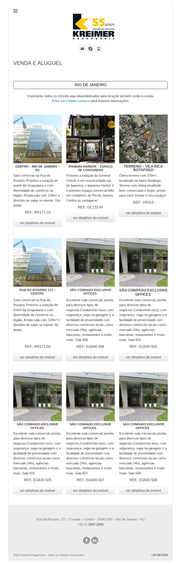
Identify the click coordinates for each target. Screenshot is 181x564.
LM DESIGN (160, 555)
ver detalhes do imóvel (37, 223)
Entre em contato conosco (71, 101)
